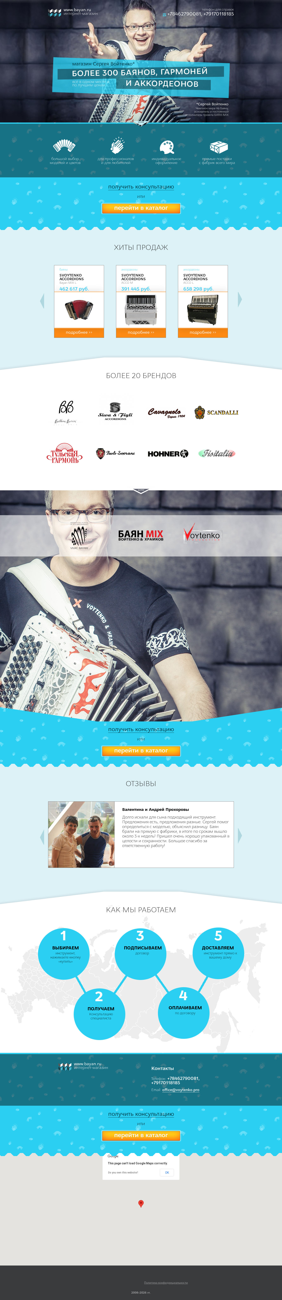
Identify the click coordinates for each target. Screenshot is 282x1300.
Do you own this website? (123, 1172)
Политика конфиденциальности (166, 1283)
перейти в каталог (141, 208)
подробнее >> (79, 333)
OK (167, 1172)
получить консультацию (141, 187)
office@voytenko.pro (180, 1090)
